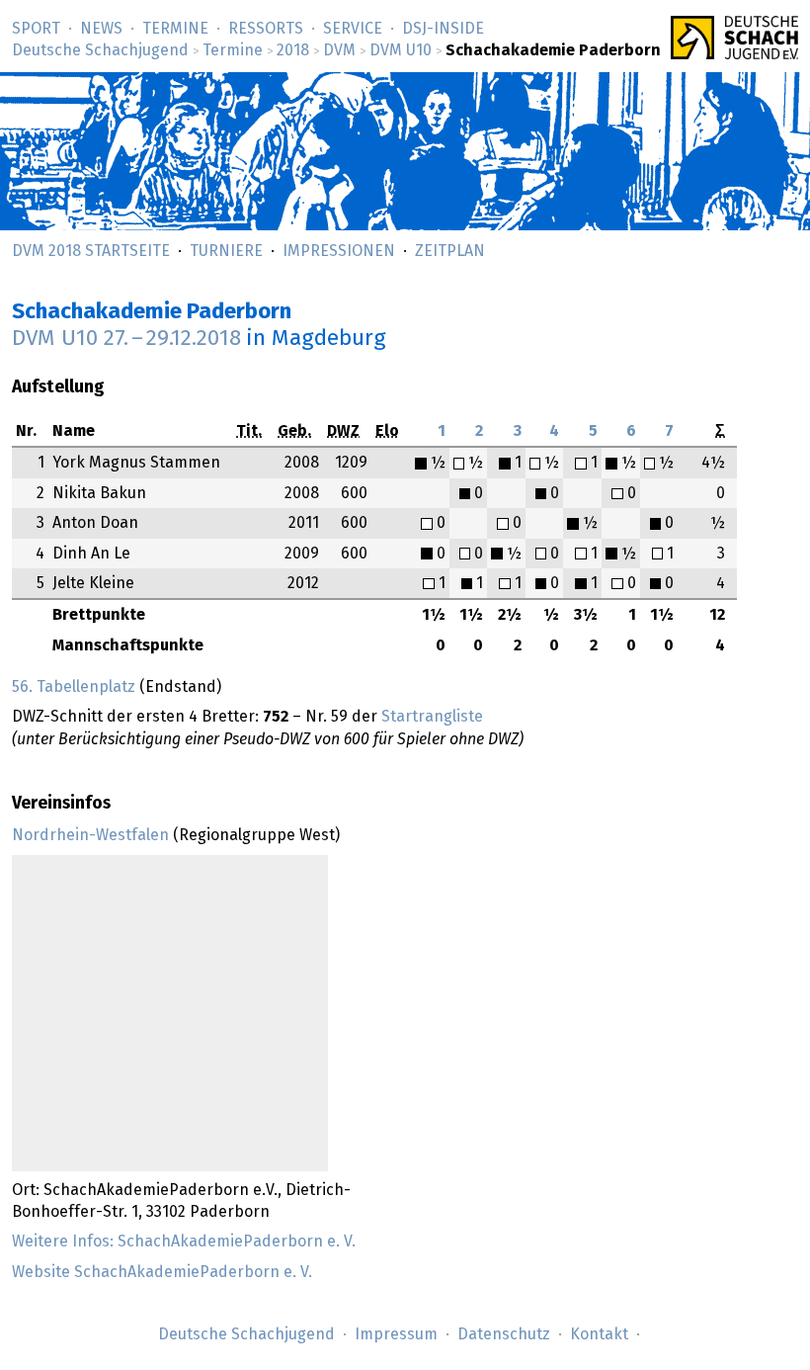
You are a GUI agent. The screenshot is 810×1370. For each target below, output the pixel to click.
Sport (36, 29)
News (101, 29)
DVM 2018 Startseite (91, 251)
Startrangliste (432, 717)
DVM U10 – (126, 338)
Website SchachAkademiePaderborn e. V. (162, 1272)
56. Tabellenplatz (73, 687)
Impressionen (339, 251)
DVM (339, 50)
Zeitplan (450, 251)
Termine (175, 29)
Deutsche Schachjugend (100, 50)
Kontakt (599, 1334)
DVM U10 (400, 50)
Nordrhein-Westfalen (90, 835)
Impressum (396, 1334)
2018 (293, 50)
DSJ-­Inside (443, 29)
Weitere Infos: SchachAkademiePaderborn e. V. (184, 1241)
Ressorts (265, 29)
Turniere (226, 251)
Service (352, 29)
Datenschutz (503, 1334)
